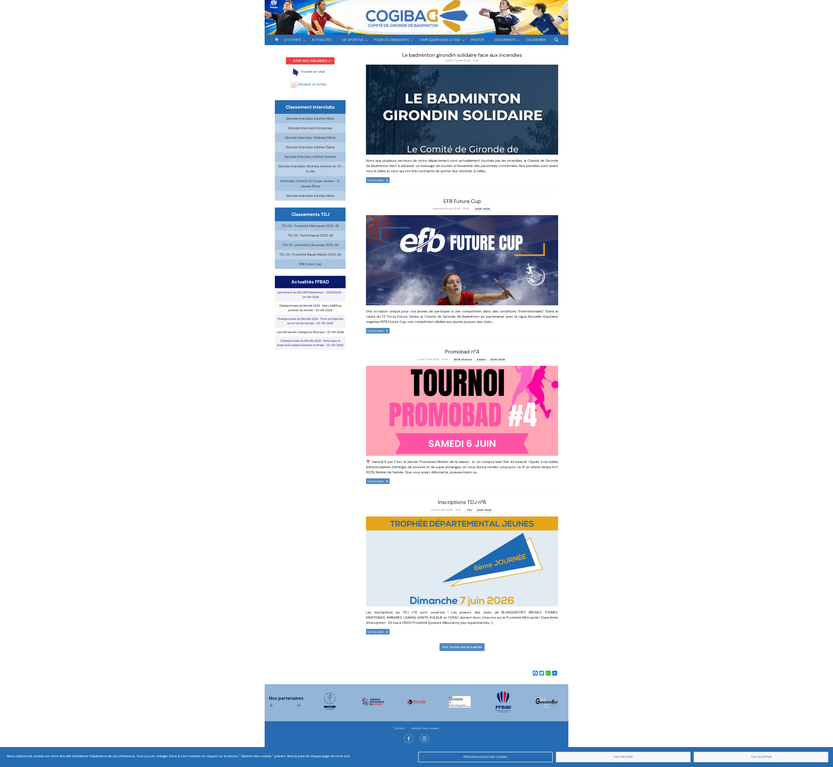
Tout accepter (761, 757)
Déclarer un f (312, 84)
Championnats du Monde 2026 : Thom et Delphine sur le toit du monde (310, 321)
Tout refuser (623, 757)
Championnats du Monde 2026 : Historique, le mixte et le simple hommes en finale (310, 343)
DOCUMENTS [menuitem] (503, 41)
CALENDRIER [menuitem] (536, 40)
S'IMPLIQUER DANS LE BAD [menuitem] (437, 41)
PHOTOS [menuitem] (477, 40)
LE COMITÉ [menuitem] (290, 41)
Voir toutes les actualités (462, 647)
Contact (399, 728)
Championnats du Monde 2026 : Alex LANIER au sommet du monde (310, 308)
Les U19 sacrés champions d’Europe (310, 332)
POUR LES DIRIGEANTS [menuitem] (389, 41)
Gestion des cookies (425, 728)
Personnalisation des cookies (485, 757)
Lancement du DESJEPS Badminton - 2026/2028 (310, 295)
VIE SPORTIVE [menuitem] (350, 41)
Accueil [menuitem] (276, 39)
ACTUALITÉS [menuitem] (321, 40)
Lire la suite (378, 180)
